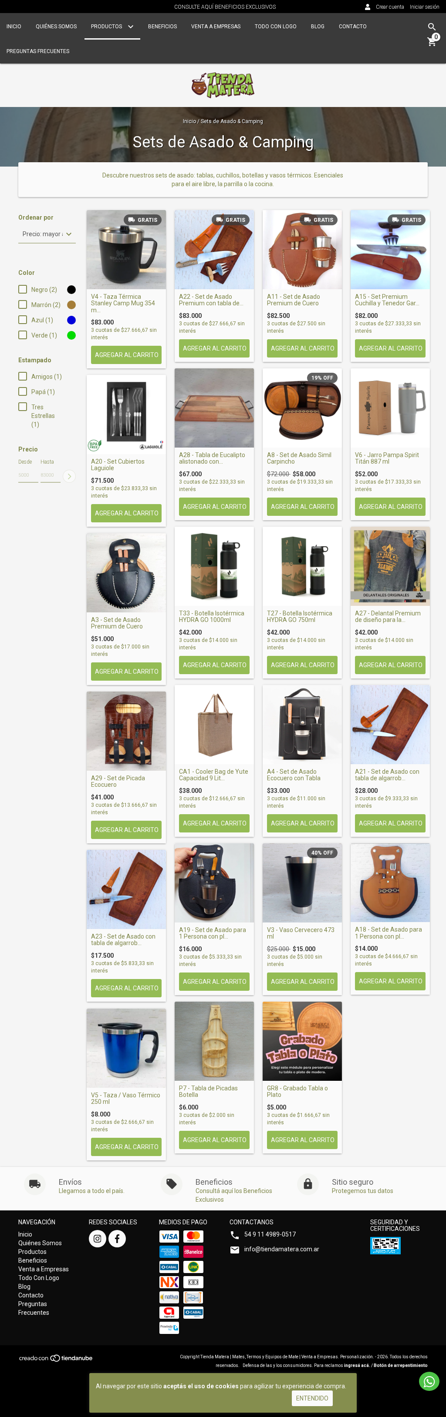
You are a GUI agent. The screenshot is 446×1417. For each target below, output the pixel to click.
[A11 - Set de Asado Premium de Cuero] (302, 249)
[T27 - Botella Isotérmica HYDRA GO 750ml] (302, 566)
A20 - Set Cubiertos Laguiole (118, 464)
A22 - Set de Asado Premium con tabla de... (211, 300)
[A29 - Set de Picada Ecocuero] (126, 731)
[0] (432, 44)
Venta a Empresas (215, 26)
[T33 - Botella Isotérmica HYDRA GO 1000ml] (214, 566)
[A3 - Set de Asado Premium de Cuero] (126, 572)
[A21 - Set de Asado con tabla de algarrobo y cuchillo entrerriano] (390, 724)
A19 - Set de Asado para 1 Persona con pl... (212, 933)
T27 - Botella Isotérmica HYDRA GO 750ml (299, 616)
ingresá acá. (357, 1365)
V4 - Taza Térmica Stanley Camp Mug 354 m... (123, 304)
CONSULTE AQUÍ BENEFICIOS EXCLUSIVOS (225, 7)
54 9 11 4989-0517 (270, 1234)
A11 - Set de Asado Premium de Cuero (293, 300)
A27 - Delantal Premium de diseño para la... (388, 616)
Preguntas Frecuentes (38, 51)
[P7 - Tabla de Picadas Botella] (214, 1041)
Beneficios (162, 26)
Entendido (312, 1398)
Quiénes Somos (56, 26)
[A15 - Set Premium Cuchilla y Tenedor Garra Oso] (390, 249)
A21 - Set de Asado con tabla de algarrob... (387, 775)
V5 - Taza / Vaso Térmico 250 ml (125, 1098)
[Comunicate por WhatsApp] (429, 1381)
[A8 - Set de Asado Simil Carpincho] (302, 408)
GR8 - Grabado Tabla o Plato (297, 1091)
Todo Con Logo (276, 26)
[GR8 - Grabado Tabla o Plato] (302, 1041)
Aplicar (69, 476)
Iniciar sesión (424, 7)
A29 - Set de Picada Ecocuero (118, 781)
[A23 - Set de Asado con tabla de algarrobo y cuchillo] (126, 889)
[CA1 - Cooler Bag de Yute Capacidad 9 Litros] (214, 724)
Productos (107, 26)
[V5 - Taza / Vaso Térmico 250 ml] (126, 1048)
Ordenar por (36, 217)
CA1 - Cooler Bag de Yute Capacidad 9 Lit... (213, 775)
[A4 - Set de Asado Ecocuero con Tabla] (302, 724)
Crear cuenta (390, 7)
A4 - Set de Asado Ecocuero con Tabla (294, 775)
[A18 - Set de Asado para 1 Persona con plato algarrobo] (390, 882)
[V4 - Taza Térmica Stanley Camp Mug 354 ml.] (126, 249)
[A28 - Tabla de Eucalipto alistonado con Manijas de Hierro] (214, 408)
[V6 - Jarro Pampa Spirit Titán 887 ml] (390, 408)
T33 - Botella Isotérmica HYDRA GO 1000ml (211, 616)
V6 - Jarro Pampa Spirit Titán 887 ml (387, 458)
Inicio (14, 26)
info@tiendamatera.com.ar (281, 1249)
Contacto (353, 26)
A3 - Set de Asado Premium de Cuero (117, 623)
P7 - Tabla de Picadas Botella (208, 1091)
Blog (317, 26)
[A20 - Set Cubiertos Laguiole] (126, 414)
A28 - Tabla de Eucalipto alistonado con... (212, 458)
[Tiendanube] (56, 1361)
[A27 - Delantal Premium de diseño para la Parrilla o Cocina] (390, 566)
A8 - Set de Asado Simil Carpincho (299, 458)
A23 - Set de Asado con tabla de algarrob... (123, 939)
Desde (25, 462)
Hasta (47, 462)
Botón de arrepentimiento (401, 1365)
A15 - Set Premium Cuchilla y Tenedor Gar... (387, 300)
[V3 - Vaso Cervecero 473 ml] (302, 882)
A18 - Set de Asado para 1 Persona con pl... (388, 932)
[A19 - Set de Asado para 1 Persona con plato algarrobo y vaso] (214, 882)
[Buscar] (432, 27)
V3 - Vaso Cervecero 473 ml (300, 933)
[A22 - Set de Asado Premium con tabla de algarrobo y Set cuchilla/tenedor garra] (214, 249)
